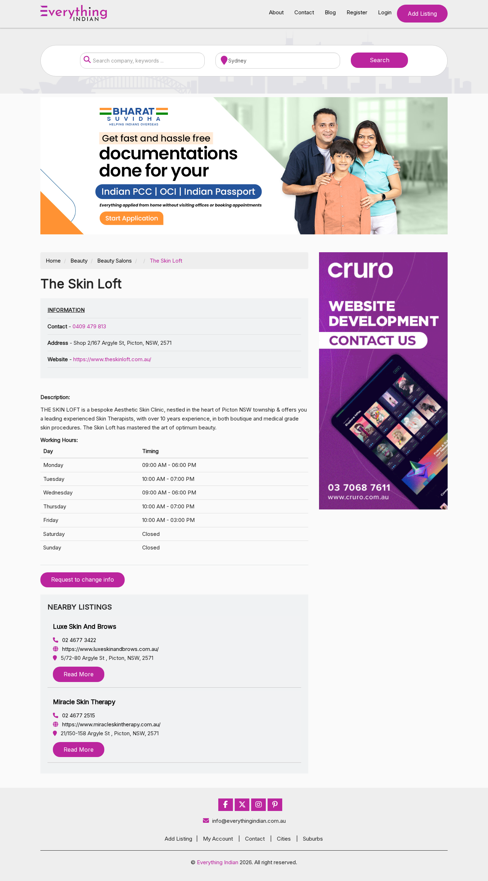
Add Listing (422, 13)
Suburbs (313, 838)
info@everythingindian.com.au (249, 820)
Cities (284, 838)
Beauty (79, 260)
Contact (304, 12)
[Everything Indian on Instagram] (258, 804)
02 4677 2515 (78, 715)
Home (53, 260)
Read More (79, 674)
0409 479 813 (89, 326)
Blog (330, 12)
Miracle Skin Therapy (84, 702)
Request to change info (82, 579)
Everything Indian (217, 862)
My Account (218, 838)
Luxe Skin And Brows (84, 626)
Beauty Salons (114, 260)
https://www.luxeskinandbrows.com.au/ (110, 649)
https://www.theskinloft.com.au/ (112, 359)
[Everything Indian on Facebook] (225, 804)
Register (357, 12)
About (276, 12)
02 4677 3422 (78, 640)
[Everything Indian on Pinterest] (275, 804)
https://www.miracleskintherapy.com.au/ (110, 724)
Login (385, 12)
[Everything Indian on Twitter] (242, 804)
